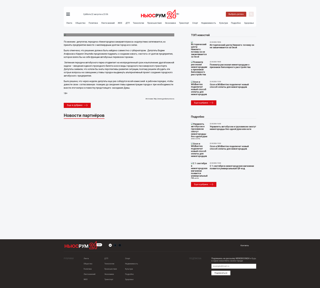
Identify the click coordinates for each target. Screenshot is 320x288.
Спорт (195, 23)
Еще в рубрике (74, 105)
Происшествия (154, 23)
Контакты (245, 246)
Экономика (170, 23)
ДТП (128, 23)
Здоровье (249, 23)
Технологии (138, 23)
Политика (93, 23)
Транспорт (184, 23)
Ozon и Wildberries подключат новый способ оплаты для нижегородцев (229, 85)
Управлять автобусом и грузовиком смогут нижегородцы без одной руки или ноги (233, 127)
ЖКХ (120, 23)
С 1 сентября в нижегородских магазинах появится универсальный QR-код (232, 167)
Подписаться (220, 273)
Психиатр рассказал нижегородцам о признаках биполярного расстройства (230, 65)
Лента (69, 23)
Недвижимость (208, 23)
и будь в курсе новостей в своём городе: (233, 259)
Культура (223, 23)
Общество (80, 23)
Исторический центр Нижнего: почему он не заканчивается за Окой (232, 46)
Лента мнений (108, 23)
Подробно (236, 23)
